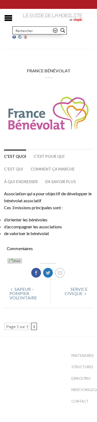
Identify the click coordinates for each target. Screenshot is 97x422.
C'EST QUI (13, 169)
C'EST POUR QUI (49, 156)
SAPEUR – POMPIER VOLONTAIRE (23, 293)
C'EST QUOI (15, 156)
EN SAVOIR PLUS (60, 181)
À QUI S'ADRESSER (21, 181)
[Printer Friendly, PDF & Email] (15, 260)
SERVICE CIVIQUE (76, 291)
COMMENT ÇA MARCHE (52, 169)
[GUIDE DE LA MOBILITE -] (53, 15)
